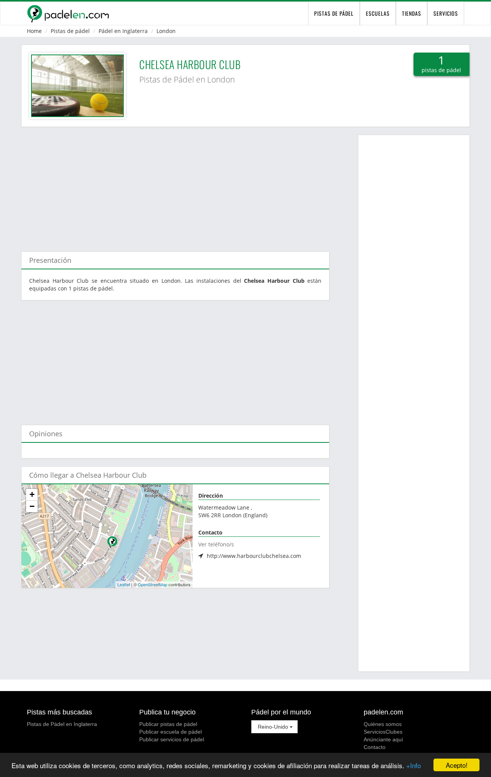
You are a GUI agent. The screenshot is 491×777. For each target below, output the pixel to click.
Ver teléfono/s (216, 544)
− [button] (32, 506)
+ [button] (32, 494)
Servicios (445, 13)
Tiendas (411, 13)
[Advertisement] (175, 185)
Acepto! (457, 765)
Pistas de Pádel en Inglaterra (62, 724)
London (166, 31)
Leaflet (123, 584)
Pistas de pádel (70, 31)
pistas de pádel (334, 13)
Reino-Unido (273, 727)
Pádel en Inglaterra (123, 31)
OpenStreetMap (152, 584)
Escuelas (378, 13)
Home (34, 31)
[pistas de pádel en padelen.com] (68, 13)
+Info (413, 765)
